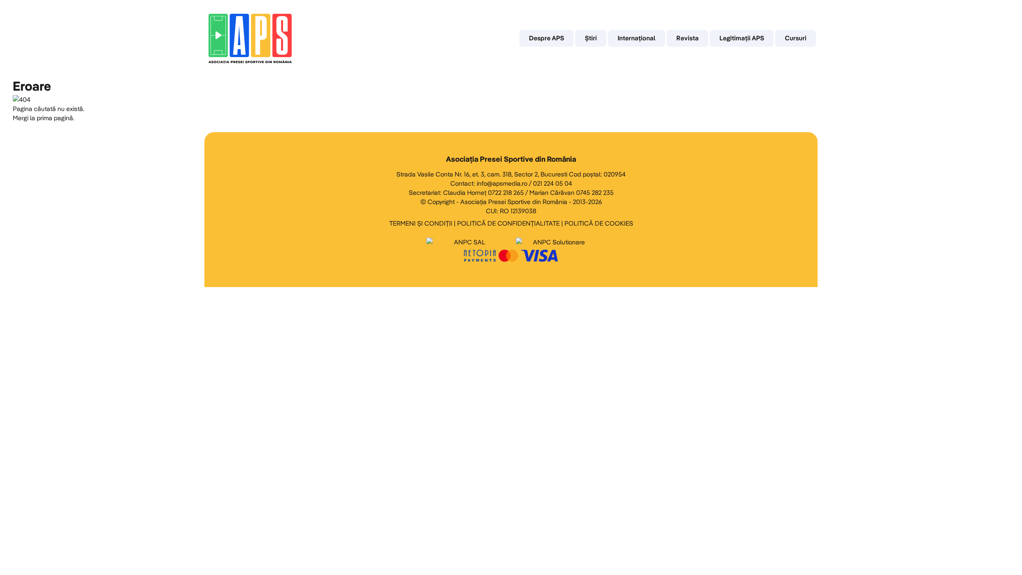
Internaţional (637, 38)
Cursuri (795, 38)
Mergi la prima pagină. (43, 118)
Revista (687, 38)
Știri (591, 38)
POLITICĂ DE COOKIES (598, 223)
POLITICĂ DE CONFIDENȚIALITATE (508, 223)
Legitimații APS (741, 38)
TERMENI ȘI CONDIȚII (420, 223)
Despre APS (546, 38)
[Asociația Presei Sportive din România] (250, 38)
